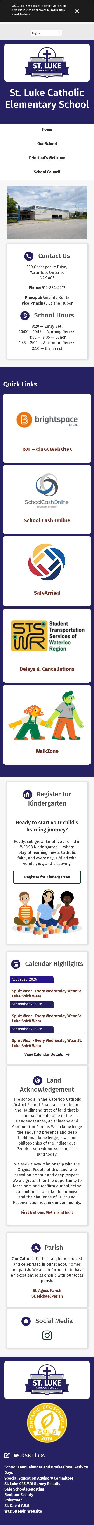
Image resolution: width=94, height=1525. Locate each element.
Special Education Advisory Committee (38, 1478)
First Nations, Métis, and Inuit (47, 1212)
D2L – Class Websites (47, 449)
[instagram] (47, 1335)
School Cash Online (47, 520)
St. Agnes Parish (47, 1290)
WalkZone (47, 751)
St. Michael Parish (47, 1296)
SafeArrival (47, 593)
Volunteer (13, 1500)
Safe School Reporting (24, 1489)
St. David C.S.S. (17, 1505)
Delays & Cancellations (47, 669)
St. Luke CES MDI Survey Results (32, 1483)
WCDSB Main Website (23, 1511)
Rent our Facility (18, 1494)
